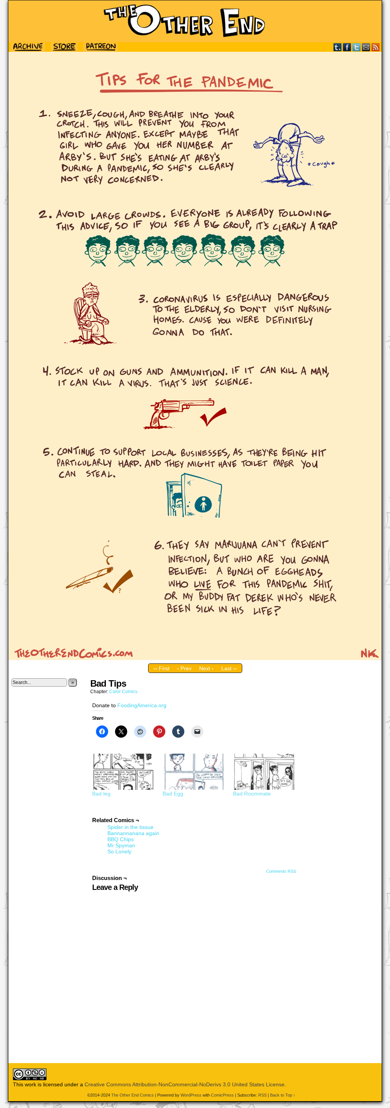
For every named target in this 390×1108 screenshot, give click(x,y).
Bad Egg (173, 794)
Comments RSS (281, 871)
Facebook (347, 47)
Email (366, 47)
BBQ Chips (120, 839)
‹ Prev (184, 668)
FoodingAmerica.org (141, 705)
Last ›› (229, 668)
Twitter (356, 47)
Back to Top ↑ (283, 1095)
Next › (206, 668)
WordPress (191, 1095)
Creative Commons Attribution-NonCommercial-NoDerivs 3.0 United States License (185, 1084)
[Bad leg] (123, 771)
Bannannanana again (133, 833)
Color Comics (123, 691)
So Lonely (119, 851)
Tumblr (337, 47)
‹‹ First (161, 668)
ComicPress (222, 1095)
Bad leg (101, 794)
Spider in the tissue (130, 827)
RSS (375, 47)
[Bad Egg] (194, 771)
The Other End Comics (195, 21)
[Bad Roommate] (264, 771)
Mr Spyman (121, 845)
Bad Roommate (252, 794)
